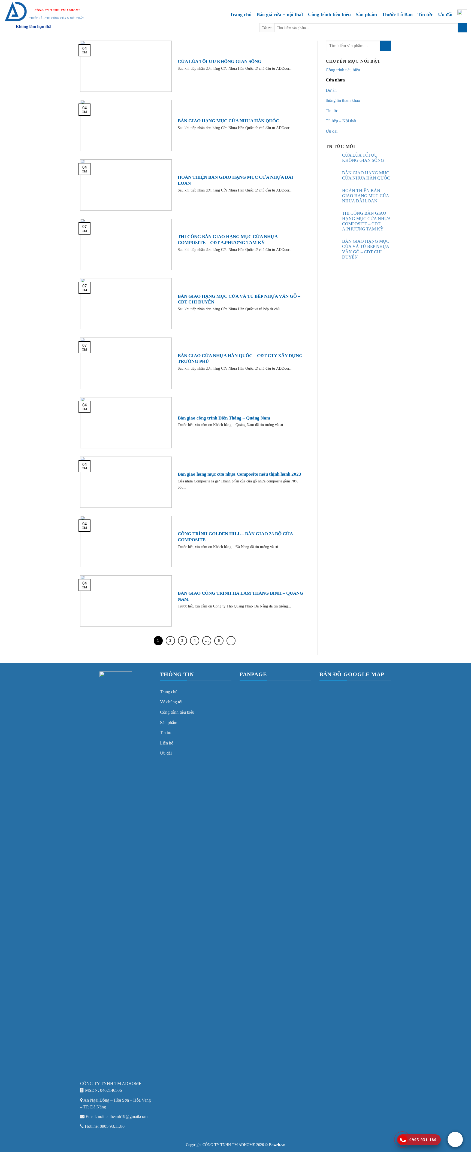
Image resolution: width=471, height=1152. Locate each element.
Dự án (331, 90)
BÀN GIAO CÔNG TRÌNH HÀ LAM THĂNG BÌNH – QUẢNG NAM (240, 596)
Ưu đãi (445, 14)
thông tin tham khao (343, 100)
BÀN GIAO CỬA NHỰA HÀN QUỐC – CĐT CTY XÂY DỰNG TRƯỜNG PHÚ (240, 358)
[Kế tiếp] (231, 640)
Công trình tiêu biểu (329, 14)
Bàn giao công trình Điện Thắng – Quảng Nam (224, 418)
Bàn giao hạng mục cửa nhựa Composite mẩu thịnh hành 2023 (239, 474)
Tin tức (425, 14)
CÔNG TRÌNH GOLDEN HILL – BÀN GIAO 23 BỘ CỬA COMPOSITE (235, 536)
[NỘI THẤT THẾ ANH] (16, 11)
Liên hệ (166, 743)
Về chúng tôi (171, 702)
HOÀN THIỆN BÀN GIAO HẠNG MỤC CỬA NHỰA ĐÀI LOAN (235, 180)
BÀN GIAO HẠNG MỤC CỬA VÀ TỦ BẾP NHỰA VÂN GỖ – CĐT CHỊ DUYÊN (239, 299)
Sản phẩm (366, 14)
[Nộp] (462, 27)
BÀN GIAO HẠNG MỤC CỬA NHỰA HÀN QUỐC (228, 120)
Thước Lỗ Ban (397, 14)
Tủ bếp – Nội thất (341, 120)
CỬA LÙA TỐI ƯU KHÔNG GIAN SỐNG (219, 61)
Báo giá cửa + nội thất (279, 14)
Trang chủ (241, 14)
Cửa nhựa (335, 80)
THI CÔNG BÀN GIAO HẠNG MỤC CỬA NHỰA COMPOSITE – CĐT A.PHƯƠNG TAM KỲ (227, 239)
